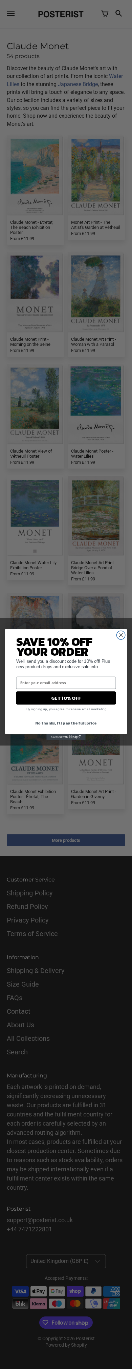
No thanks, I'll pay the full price (65, 723)
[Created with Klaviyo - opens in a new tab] (66, 737)
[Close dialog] (121, 635)
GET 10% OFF (66, 698)
